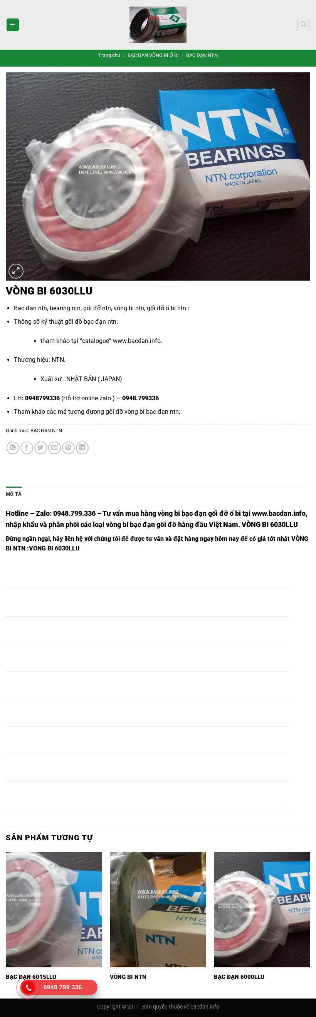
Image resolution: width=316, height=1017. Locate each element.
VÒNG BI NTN (128, 977)
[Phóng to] (16, 271)
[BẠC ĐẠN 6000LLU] (262, 909)
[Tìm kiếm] (303, 25)
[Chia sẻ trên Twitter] (40, 448)
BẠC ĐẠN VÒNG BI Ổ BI (153, 55)
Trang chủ (109, 55)
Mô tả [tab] (14, 494)
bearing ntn (65, 308)
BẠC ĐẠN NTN (202, 55)
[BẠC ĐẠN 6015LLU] (54, 909)
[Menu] (13, 24)
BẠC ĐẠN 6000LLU (239, 977)
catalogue (95, 341)
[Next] (310, 924)
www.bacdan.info (137, 341)
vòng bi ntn (129, 308)
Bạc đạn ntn (30, 308)
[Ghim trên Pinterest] (68, 448)
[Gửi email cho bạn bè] (54, 448)
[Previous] (6, 924)
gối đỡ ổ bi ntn (165, 308)
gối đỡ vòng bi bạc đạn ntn (142, 411)
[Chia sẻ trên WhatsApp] (13, 448)
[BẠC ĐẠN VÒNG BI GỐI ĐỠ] (158, 25)
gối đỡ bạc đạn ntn (90, 321)
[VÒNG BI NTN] (158, 909)
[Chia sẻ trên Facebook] (26, 448)
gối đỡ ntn (97, 308)
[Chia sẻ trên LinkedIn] (82, 448)
